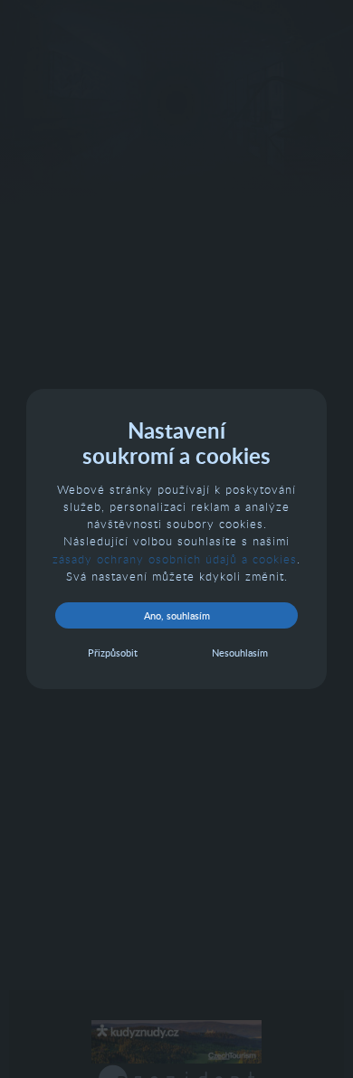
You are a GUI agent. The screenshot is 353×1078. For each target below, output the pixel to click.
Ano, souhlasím (177, 615)
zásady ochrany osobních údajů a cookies (174, 559)
